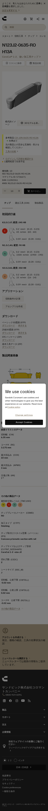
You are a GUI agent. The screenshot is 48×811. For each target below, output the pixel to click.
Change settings (24, 415)
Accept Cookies (24, 422)
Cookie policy (13, 407)
